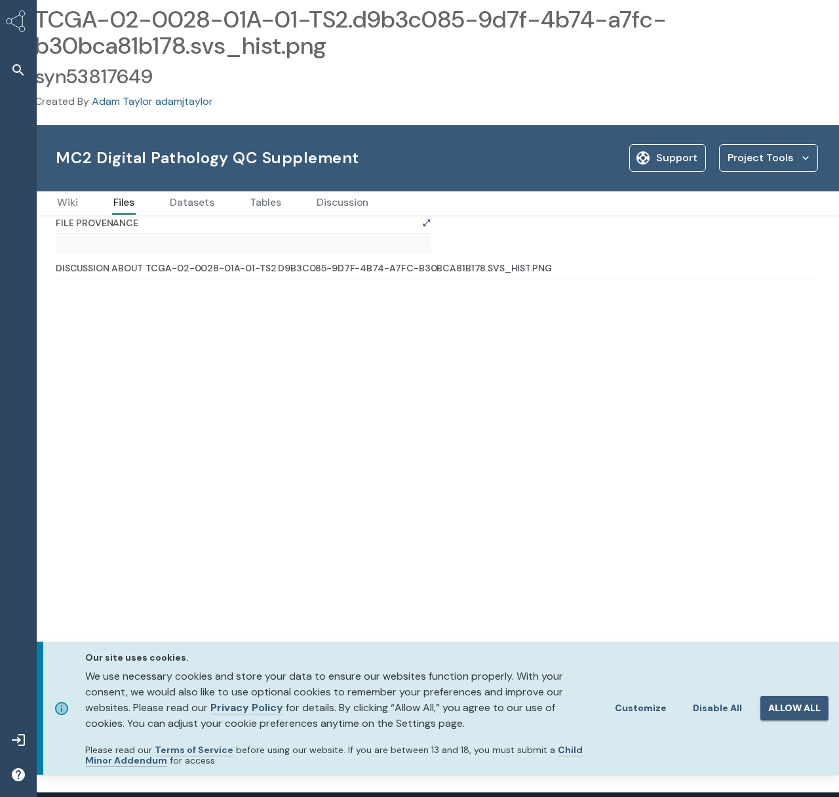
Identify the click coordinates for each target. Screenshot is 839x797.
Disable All (717, 708)
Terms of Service (194, 750)
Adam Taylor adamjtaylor (152, 101)
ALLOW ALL (794, 708)
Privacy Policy (246, 707)
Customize (641, 708)
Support (676, 158)
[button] (18, 69)
